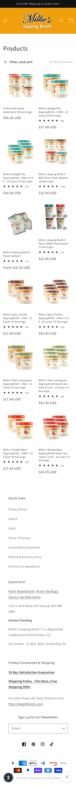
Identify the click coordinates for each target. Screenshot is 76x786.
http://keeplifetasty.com (25, 704)
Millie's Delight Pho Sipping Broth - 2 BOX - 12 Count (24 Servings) (53, 112)
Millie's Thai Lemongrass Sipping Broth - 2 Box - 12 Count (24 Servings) (17, 384)
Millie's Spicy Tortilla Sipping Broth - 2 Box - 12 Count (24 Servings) (17, 318)
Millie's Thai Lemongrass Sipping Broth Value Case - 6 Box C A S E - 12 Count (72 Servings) (54, 385)
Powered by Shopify (51, 778)
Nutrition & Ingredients (24, 566)
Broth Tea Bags (47, 591)
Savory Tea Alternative (24, 597)
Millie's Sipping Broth (32, 778)
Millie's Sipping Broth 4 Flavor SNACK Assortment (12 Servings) (53, 243)
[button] (5, 20)
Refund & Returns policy (24, 557)
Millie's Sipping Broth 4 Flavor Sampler (16, 254)
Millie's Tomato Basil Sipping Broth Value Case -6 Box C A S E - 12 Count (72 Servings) (54, 455)
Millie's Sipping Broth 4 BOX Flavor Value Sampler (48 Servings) (53, 178)
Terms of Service (19, 538)
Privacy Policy (17, 509)
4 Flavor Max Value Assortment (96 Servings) (17, 110)
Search (13, 519)
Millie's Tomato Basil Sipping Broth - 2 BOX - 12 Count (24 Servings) (18, 453)
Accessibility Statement (24, 547)
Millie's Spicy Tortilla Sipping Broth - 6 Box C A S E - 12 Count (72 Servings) (54, 318)
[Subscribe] (63, 728)
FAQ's (12, 528)
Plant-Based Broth (21, 591)
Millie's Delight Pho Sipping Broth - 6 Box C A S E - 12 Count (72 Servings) (18, 178)
